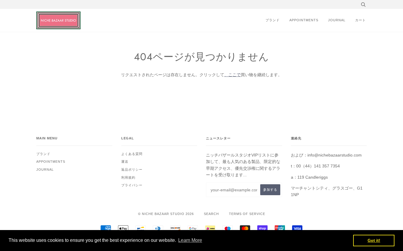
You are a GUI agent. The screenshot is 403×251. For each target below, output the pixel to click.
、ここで (232, 74)
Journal (336, 20)
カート (360, 20)
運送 (124, 161)
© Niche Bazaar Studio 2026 (166, 214)
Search (211, 214)
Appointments (303, 20)
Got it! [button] (374, 240)
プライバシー (131, 185)
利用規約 (128, 177)
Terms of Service (247, 214)
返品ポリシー (131, 169)
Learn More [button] (190, 240)
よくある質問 (131, 154)
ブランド (273, 20)
